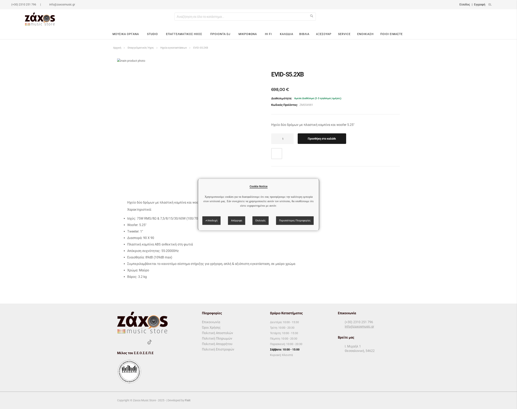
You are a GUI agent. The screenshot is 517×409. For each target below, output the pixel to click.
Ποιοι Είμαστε (391, 34)
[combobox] (245, 17)
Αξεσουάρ (323, 34)
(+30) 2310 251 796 (23, 4)
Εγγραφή (479, 4)
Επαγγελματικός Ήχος (141, 47)
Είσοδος (464, 4)
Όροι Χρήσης (211, 327)
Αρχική (117, 47)
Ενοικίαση (365, 34)
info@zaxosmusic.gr (62, 4)
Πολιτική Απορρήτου (217, 344)
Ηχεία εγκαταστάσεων (173, 47)
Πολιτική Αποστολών (217, 333)
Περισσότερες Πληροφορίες (295, 220)
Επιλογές (260, 220)
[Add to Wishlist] (276, 153)
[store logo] (40, 19)
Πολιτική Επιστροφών (218, 349)
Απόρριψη (236, 220)
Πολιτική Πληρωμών (217, 338)
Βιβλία (304, 34)
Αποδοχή (212, 220)
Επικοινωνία (211, 322)
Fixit (187, 400)
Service (344, 34)
